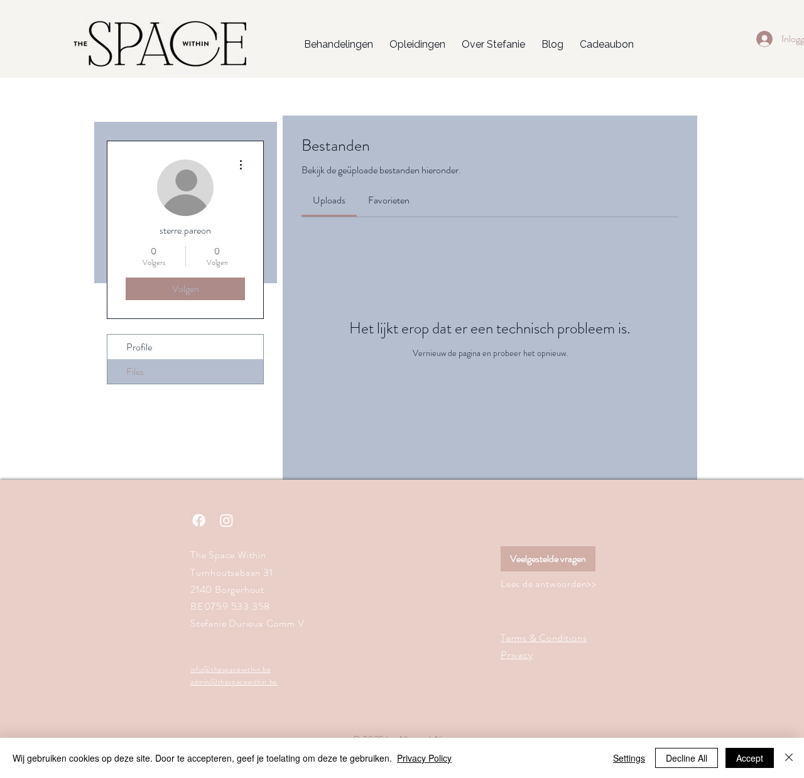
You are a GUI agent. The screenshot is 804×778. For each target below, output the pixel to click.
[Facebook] (198, 520)
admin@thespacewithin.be (234, 682)
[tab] (329, 200)
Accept (749, 758)
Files (135, 371)
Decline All (686, 758)
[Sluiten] (788, 758)
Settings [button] (629, 758)
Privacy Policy (424, 758)
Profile (139, 347)
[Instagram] (226, 520)
